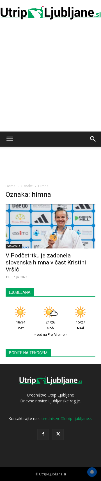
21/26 (50, 325)
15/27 (80, 325)
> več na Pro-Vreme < (50, 334)
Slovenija (13, 246)
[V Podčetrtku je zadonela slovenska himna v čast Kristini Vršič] (50, 226)
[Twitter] (58, 434)
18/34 (20, 325)
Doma (10, 186)
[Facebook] (43, 434)
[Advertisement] (50, 78)
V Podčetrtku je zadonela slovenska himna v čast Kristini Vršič (46, 262)
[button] (10, 139)
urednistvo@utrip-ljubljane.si (67, 418)
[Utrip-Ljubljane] (50, 13)
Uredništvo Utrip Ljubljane (50, 395)
